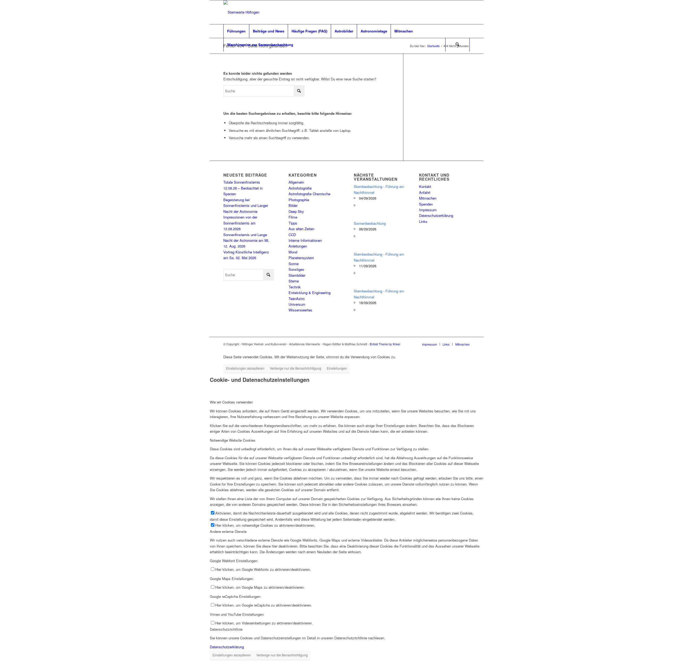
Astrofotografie (300, 188)
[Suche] (457, 44)
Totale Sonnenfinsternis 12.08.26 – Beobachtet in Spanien (243, 188)
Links (423, 221)
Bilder (293, 205)
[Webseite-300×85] (241, 12)
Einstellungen (337, 368)
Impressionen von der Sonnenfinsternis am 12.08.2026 (240, 222)
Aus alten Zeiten (301, 228)
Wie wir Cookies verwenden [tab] (231, 402)
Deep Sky (296, 211)
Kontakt (425, 186)
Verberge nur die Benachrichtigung (295, 368)
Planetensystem (301, 257)
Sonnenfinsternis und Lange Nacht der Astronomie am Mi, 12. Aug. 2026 (246, 240)
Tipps (293, 223)
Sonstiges (296, 269)
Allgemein (296, 182)
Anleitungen (298, 246)
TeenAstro (297, 298)
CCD (292, 234)
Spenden (426, 204)
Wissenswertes (300, 309)
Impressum (428, 209)
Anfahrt (424, 192)
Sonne (294, 263)
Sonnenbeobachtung (370, 223)
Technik (295, 286)
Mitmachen (427, 198)
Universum (297, 304)
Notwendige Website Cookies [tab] (233, 440)
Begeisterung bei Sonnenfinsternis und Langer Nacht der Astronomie (245, 205)
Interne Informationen (305, 240)
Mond (293, 252)
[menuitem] (236, 31)
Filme (293, 217)
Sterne (294, 281)
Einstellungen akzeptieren (245, 368)
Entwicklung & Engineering (310, 292)
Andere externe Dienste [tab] (228, 531)
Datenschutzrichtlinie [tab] (226, 629)
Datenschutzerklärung (436, 215)
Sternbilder (297, 275)
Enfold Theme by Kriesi (385, 344)
